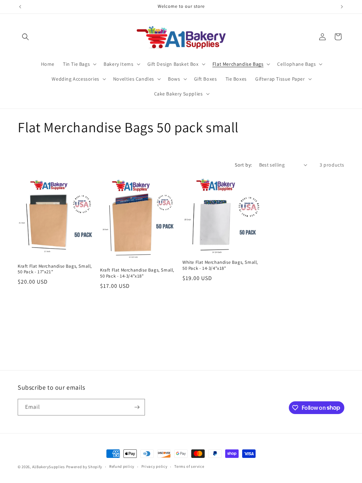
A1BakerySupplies (48, 466)
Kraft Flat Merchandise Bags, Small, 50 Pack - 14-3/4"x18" (137, 273)
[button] (25, 37)
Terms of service (189, 466)
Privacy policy (154, 466)
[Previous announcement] (20, 6)
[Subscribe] (137, 407)
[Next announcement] (342, 6)
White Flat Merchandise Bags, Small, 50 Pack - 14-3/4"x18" (220, 265)
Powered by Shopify (84, 466)
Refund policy (121, 466)
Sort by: (243, 165)
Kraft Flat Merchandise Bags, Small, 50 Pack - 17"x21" (55, 269)
